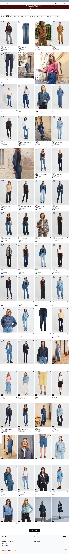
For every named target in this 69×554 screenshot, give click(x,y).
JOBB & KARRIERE (37, 541)
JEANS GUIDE (36, 539)
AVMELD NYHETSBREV (6, 539)
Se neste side (34, 530)
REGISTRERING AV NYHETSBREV (7, 541)
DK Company (63, 539)
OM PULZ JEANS (37, 538)
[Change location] (64, 3)
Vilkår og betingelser (11, 553)
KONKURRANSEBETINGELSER (7, 543)
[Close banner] (67, 1)
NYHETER (2, 3)
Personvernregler (5, 553)
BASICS (11, 3)
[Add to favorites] (16, 21)
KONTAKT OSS (4, 538)
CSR (34, 543)
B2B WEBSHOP (63, 538)
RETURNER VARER (5, 545)
